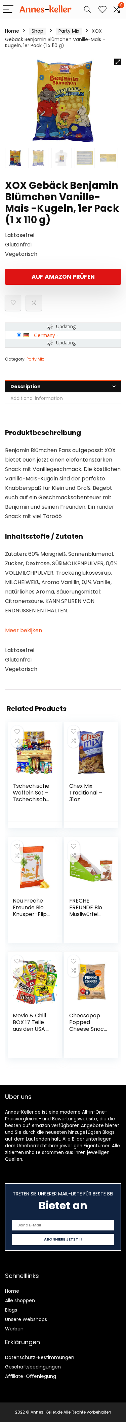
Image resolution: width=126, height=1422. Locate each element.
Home (12, 31)
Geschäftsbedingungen (33, 1366)
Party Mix (68, 31)
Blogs (11, 1310)
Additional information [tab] (36, 398)
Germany (44, 335)
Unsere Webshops (26, 1319)
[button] (117, 62)
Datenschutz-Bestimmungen (39, 1357)
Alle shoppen (20, 1300)
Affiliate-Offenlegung (30, 1376)
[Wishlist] (102, 9)
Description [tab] (25, 386)
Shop (37, 31)
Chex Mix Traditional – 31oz (85, 792)
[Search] (87, 10)
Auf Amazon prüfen (63, 277)
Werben (14, 1328)
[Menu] (8, 10)
